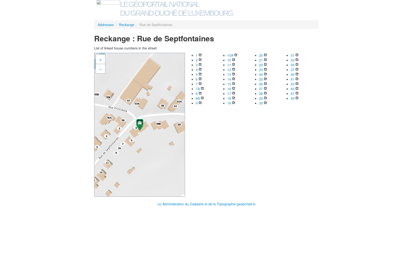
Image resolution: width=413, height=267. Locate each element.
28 (261, 93)
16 (229, 88)
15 (229, 84)
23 (261, 69)
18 (229, 98)
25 (261, 79)
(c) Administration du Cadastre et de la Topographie (197, 204)
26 (261, 84)
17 (229, 93)
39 (292, 74)
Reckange (126, 24)
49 (292, 98)
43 (292, 84)
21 (261, 60)
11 (229, 64)
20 (261, 55)
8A (198, 98)
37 (292, 69)
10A (230, 55)
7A (198, 88)
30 (261, 103)
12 (229, 69)
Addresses (106, 24)
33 (292, 60)
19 (229, 103)
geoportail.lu (246, 204)
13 (229, 74)
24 (261, 74)
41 (292, 79)
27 (261, 88)
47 (292, 93)
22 (261, 64)
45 (292, 88)
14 (229, 79)
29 (261, 98)
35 (292, 64)
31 (292, 55)
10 (229, 60)
